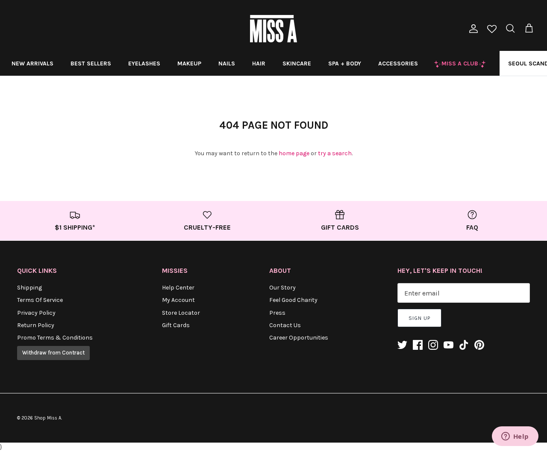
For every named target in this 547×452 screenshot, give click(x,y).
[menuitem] (32, 63)
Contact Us (285, 325)
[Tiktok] (464, 345)
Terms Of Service (40, 300)
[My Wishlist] (492, 29)
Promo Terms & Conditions (55, 337)
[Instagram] (433, 345)
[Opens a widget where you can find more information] (514, 437)
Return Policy (35, 325)
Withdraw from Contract (53, 352)
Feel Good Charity (293, 300)
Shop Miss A (47, 418)
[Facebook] (418, 345)
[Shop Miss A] (273, 28)
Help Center (178, 287)
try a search (335, 153)
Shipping (29, 287)
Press (277, 312)
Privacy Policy (36, 312)
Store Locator (181, 312)
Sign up (419, 318)
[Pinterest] (479, 345)
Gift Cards (176, 325)
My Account (178, 300)
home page (294, 153)
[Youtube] (448, 345)
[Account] (472, 29)
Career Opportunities (298, 337)
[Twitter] (402, 345)
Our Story (282, 287)
